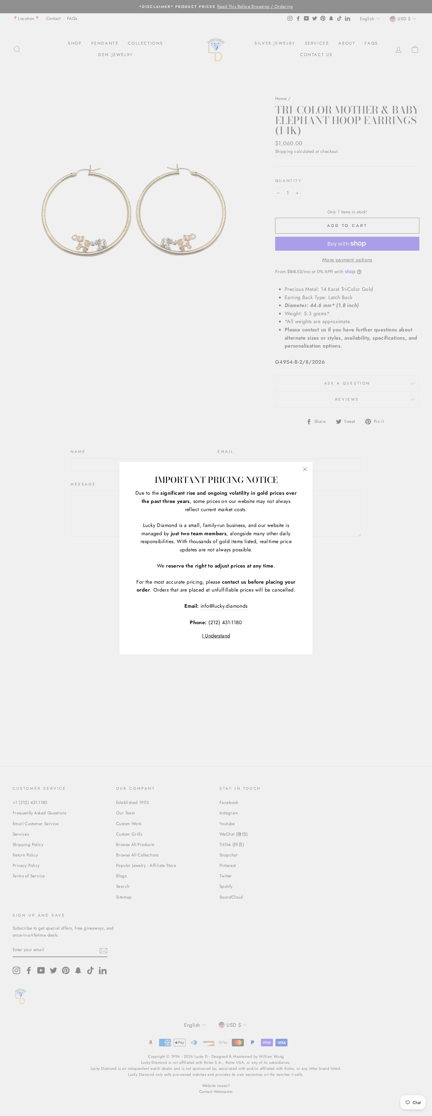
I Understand (216, 635)
